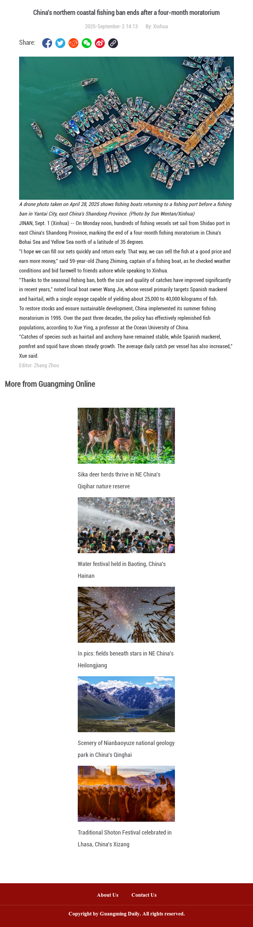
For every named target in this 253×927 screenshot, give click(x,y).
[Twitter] (60, 43)
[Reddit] (73, 43)
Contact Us (147, 895)
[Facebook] (47, 43)
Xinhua (160, 26)
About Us (107, 895)
